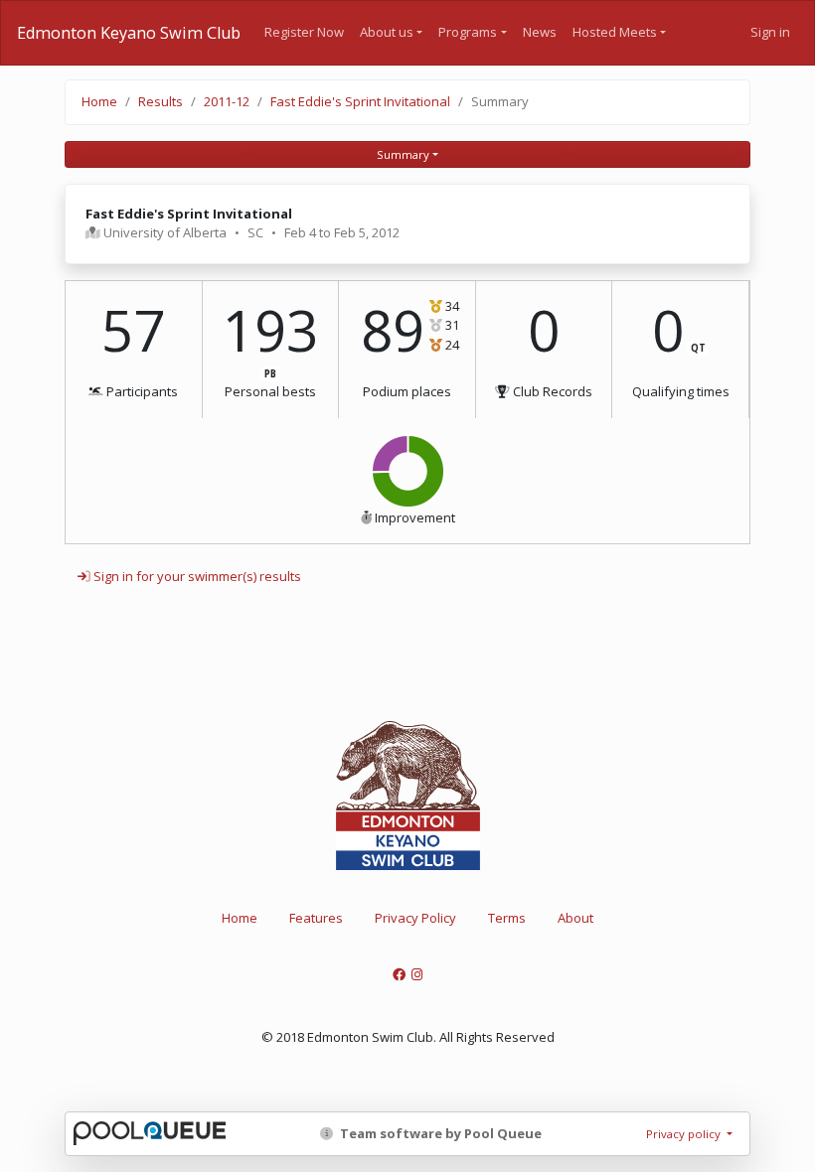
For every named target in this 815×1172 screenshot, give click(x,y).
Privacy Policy (415, 918)
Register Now (304, 32)
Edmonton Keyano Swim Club (129, 33)
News (540, 32)
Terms (507, 918)
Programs (467, 32)
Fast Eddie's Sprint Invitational (360, 101)
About (575, 918)
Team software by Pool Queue (439, 1133)
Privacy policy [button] (685, 1133)
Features (316, 918)
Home (99, 101)
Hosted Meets (614, 32)
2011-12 (226, 101)
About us (386, 32)
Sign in (770, 32)
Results (160, 101)
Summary (403, 154)
